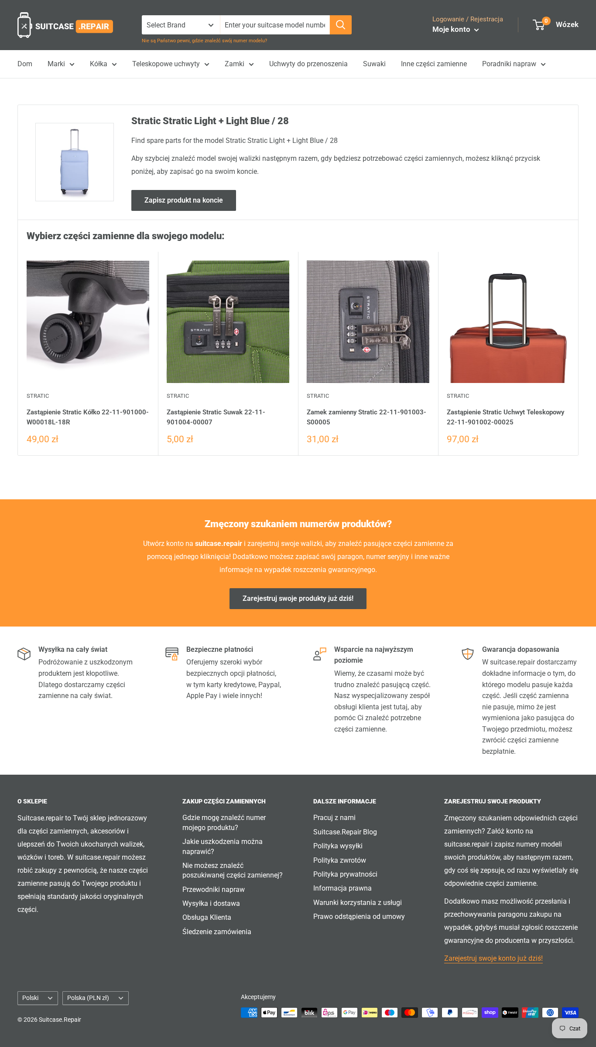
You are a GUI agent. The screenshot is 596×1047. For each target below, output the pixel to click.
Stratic (38, 396)
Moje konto (452, 29)
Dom (24, 64)
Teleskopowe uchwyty (166, 64)
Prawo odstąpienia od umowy (359, 916)
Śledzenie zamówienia (216, 932)
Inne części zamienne (434, 64)
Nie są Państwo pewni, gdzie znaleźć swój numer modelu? (204, 41)
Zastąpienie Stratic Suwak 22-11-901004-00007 (216, 417)
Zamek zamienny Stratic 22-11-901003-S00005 (366, 417)
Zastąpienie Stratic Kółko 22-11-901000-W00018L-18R (88, 417)
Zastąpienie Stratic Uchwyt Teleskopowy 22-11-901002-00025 (505, 417)
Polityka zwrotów (339, 860)
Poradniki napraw (509, 64)
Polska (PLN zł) (88, 997)
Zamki (234, 64)
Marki (56, 64)
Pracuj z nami (334, 817)
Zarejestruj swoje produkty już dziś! (298, 598)
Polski (30, 997)
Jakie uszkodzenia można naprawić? (222, 846)
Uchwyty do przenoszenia (308, 64)
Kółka (98, 64)
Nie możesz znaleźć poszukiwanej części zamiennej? (232, 870)
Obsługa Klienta (206, 917)
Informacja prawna (342, 888)
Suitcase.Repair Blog (345, 832)
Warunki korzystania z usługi (357, 902)
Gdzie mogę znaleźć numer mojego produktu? (224, 822)
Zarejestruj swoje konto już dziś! (493, 958)
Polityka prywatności (345, 874)
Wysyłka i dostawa (211, 903)
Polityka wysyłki (338, 846)
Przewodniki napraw (213, 889)
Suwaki (374, 64)
